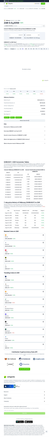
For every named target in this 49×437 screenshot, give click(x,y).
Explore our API (13, 88)
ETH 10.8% (36, 8)
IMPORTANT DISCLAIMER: (9, 425)
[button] (24, 120)
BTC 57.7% (32, 8)
